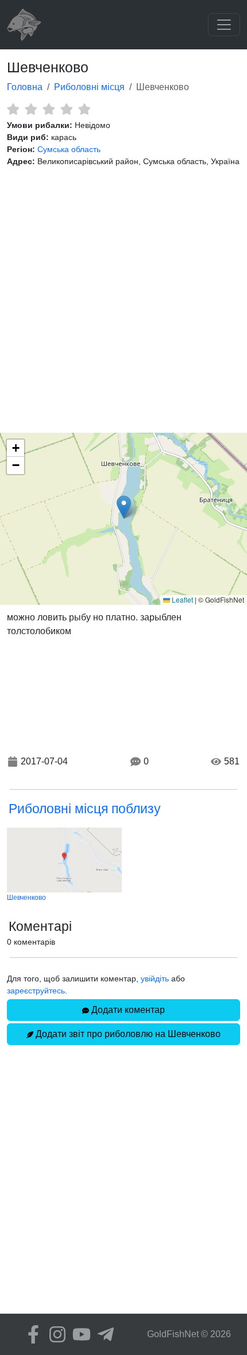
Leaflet (181, 599)
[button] (124, 507)
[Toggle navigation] (224, 24)
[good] (66, 109)
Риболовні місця (89, 87)
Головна (25, 87)
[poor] (31, 109)
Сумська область (69, 149)
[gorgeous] (84, 109)
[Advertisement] (123, 300)
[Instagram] (55, 1334)
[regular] (49, 109)
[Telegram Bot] (103, 1334)
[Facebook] (30, 1334)
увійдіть (155, 978)
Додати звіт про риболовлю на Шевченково (127, 1034)
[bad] (13, 109)
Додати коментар (127, 1010)
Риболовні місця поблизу (85, 808)
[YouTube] (79, 1334)
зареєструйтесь (36, 990)
